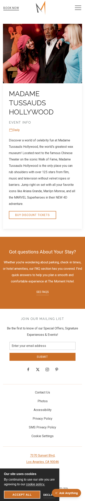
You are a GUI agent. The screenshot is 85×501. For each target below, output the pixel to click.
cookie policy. (35, 484)
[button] (78, 8)
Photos (43, 401)
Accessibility (43, 410)
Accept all (22, 494)
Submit (42, 356)
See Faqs (42, 292)
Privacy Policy (42, 418)
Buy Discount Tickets (32, 215)
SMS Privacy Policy (42, 427)
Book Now (11, 8)
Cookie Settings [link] (42, 436)
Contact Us (42, 392)
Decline (49, 494)
